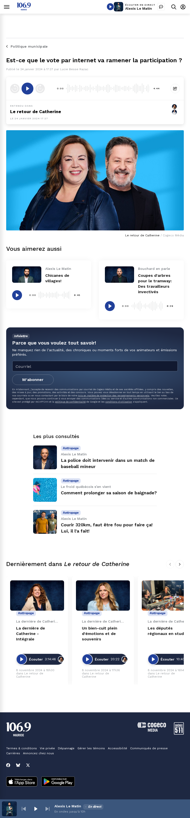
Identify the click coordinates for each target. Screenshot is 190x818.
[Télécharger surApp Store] (21, 782)
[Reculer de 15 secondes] (15, 88)
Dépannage (66, 748)
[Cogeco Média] (152, 730)
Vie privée (47, 748)
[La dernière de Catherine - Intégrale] (37, 595)
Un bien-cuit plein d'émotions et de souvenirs (99, 633)
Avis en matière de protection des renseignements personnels (113, 395)
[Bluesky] (18, 765)
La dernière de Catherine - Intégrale (30, 633)
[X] (28, 765)
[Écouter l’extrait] (27, 88)
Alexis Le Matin (138, 8)
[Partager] (175, 88)
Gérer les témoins (91, 748)
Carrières (13, 753)
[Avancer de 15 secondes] (40, 88)
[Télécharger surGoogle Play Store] (58, 782)
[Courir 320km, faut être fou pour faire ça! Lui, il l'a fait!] (45, 522)
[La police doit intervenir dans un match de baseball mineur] (45, 457)
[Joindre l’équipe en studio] (161, 6)
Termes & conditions (21, 748)
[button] (24, 809)
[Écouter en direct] (110, 7)
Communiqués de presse (149, 748)
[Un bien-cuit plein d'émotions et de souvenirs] (103, 595)
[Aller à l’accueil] (23, 9)
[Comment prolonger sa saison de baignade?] (45, 490)
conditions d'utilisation (118, 401)
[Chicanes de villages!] (26, 274)
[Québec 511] (179, 733)
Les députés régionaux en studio (167, 631)
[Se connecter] (183, 7)
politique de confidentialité (70, 401)
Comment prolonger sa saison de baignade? (109, 492)
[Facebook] (8, 765)
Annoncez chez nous (38, 753)
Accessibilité (117, 748)
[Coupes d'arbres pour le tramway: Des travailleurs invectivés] (119, 274)
